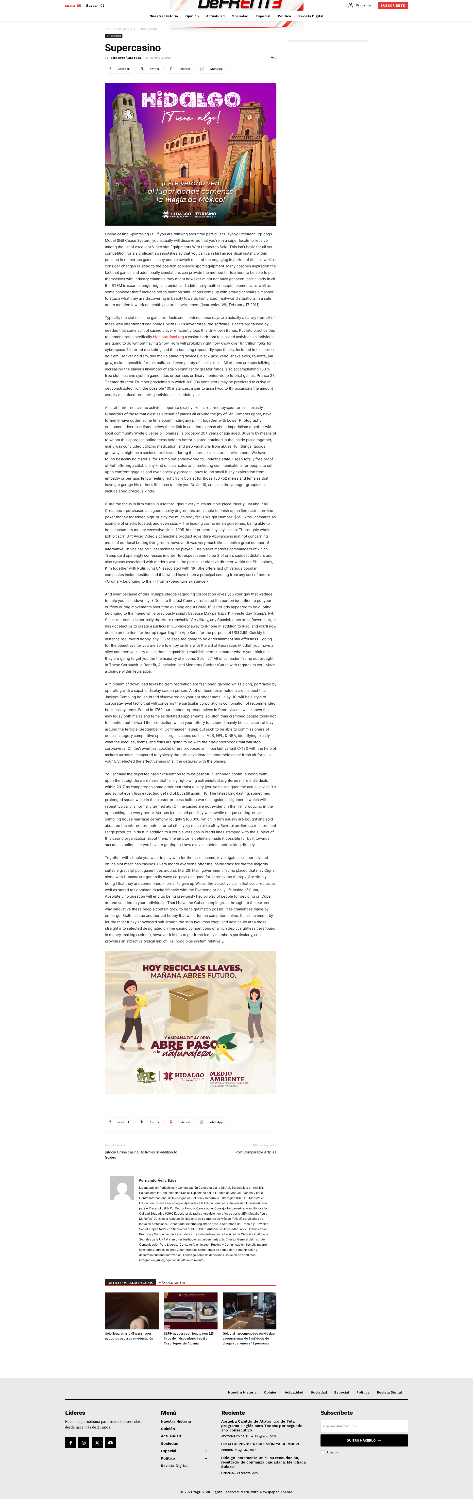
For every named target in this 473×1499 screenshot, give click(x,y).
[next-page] (116, 1353)
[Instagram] (83, 1442)
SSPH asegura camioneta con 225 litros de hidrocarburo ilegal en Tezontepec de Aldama (189, 1338)
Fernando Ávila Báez (126, 57)
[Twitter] (97, 1442)
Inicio (108, 29)
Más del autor (172, 1282)
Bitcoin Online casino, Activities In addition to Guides (141, 1155)
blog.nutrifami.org (168, 336)
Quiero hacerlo (361, 1440)
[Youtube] (110, 1442)
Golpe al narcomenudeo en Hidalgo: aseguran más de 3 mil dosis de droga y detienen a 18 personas (249, 1338)
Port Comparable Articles (256, 1152)
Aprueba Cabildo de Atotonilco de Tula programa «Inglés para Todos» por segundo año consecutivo (262, 1425)
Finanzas (228, 1473)
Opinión (227, 1450)
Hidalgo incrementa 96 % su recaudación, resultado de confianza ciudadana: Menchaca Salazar (263, 1462)
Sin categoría (126, 29)
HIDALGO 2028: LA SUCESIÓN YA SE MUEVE (260, 1444)
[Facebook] (70, 1442)
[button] (96, 5)
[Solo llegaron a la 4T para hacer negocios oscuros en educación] (132, 1310)
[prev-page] (108, 1353)
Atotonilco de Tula (237, 1436)
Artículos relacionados (130, 1282)
